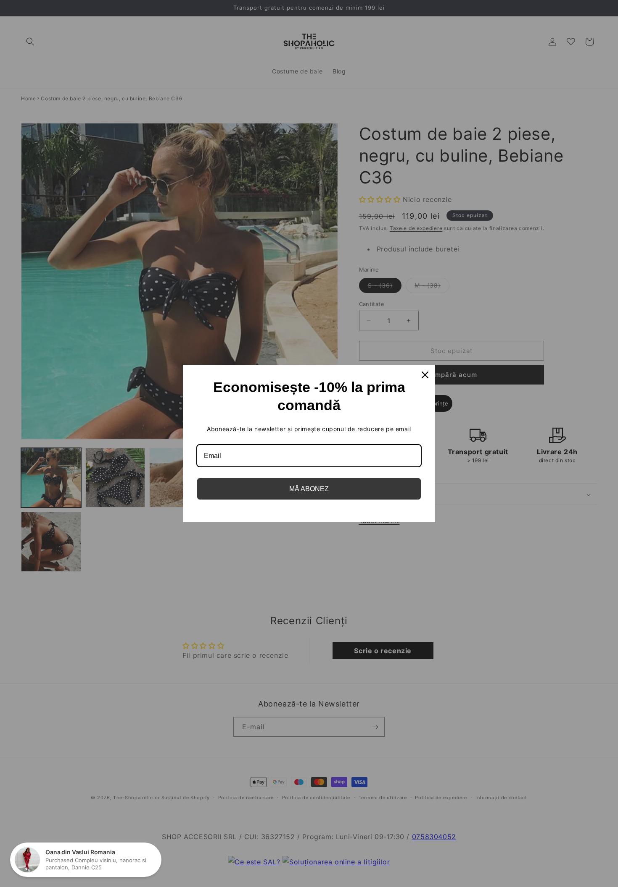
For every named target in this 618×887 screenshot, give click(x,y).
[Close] (425, 375)
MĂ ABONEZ (309, 488)
